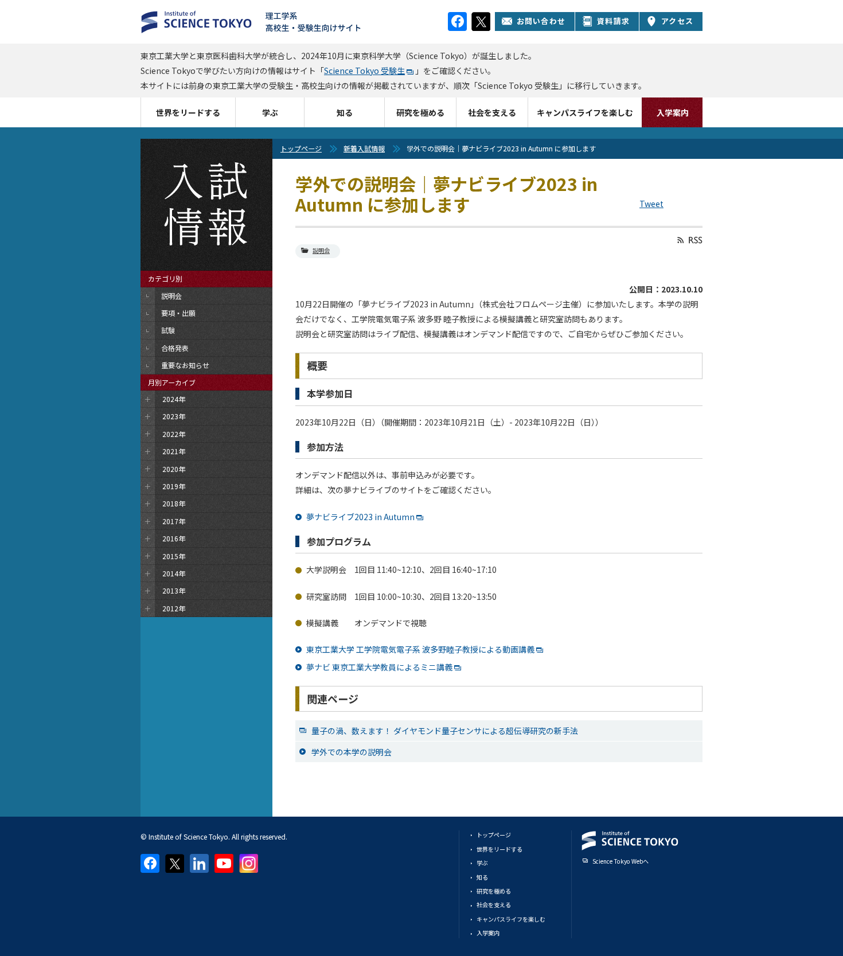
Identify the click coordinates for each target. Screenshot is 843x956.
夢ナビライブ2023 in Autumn (360, 516)
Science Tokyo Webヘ (620, 861)
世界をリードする (188, 112)
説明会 (321, 250)
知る (345, 112)
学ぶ (270, 112)
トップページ (301, 148)
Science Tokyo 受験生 (364, 70)
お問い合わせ (541, 20)
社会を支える (492, 112)
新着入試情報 (364, 148)
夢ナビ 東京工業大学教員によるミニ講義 (379, 667)
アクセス (677, 20)
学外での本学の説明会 (351, 752)
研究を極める (420, 112)
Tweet (651, 203)
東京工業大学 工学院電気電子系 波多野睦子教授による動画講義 (420, 649)
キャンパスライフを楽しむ (585, 112)
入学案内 (673, 112)
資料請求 (613, 20)
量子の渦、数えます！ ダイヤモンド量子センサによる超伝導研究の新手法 (444, 730)
